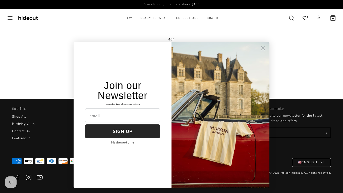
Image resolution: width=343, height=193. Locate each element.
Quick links (19, 109)
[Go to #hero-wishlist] (305, 18)
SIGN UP (123, 131)
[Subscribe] (327, 133)
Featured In (21, 138)
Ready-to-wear (154, 18)
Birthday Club (23, 124)
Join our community (269, 109)
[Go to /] (28, 18)
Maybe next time (122, 142)
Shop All (19, 116)
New (128, 18)
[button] (10, 18)
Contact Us (21, 131)
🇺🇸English (307, 162)
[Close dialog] (263, 48)
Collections (187, 18)
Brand (212, 18)
